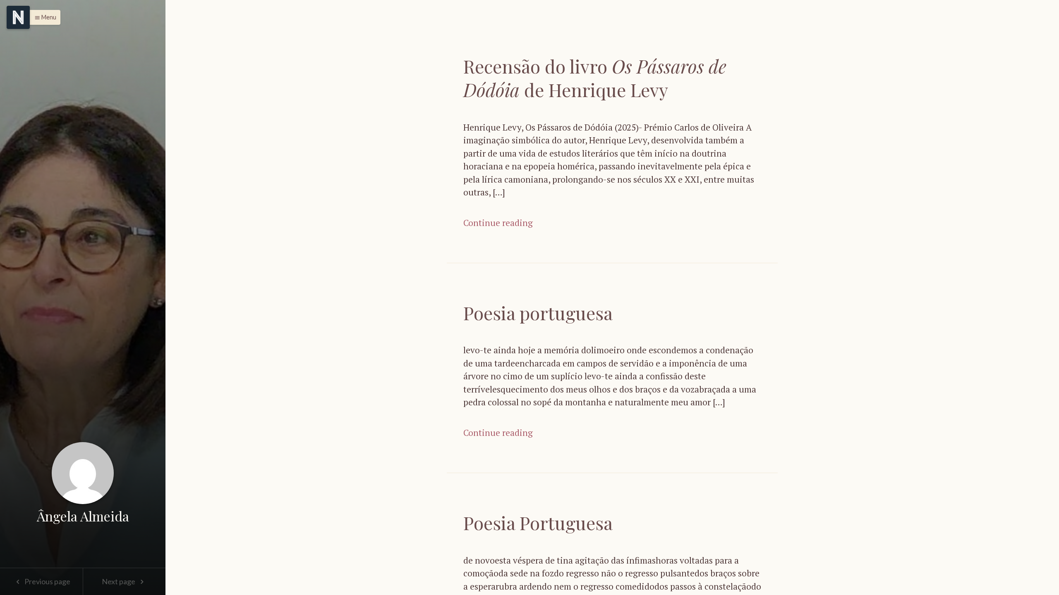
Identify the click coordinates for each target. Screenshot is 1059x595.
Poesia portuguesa (538, 312)
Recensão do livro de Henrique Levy (594, 78)
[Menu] (18, 17)
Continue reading (498, 222)
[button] (43, 17)
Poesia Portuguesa (538, 522)
